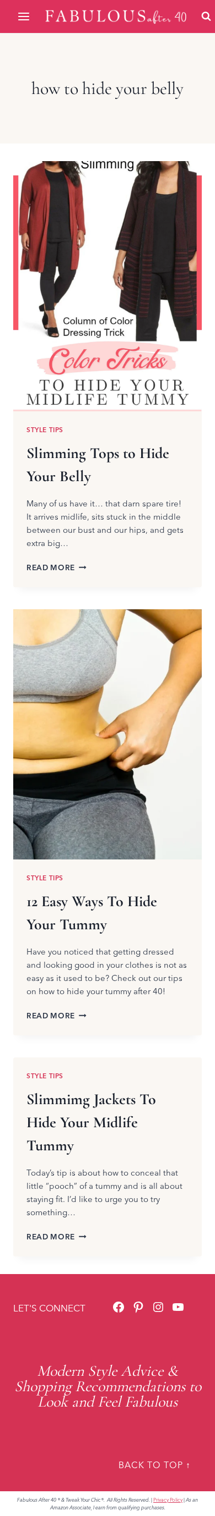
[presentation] (107, 286)
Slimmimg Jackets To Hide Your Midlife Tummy (91, 1122)
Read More (56, 567)
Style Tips (44, 430)
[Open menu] (24, 16)
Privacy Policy (167, 1500)
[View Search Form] (206, 16)
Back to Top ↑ (155, 1464)
